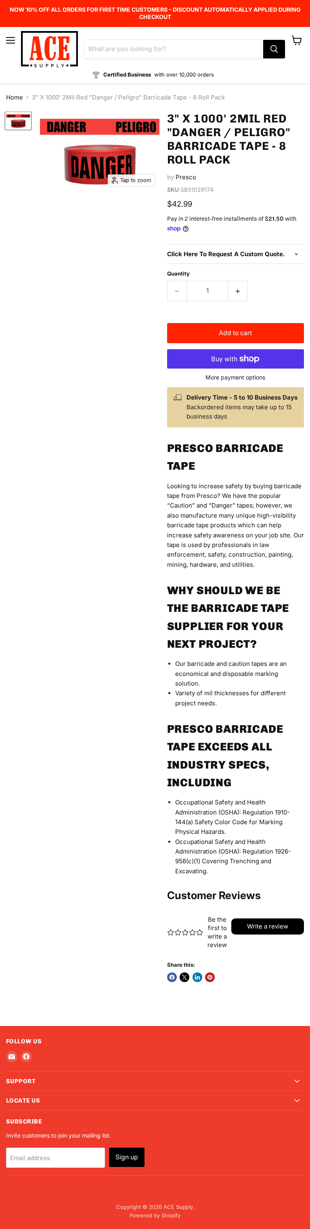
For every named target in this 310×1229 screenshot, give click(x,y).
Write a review (267, 926)
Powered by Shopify (155, 1215)
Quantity (178, 274)
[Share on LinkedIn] (197, 977)
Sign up (126, 1157)
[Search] (274, 49)
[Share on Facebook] (172, 977)
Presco (186, 177)
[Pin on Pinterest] (210, 977)
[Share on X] (184, 977)
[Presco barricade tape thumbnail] (18, 121)
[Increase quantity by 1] (238, 291)
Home (14, 97)
